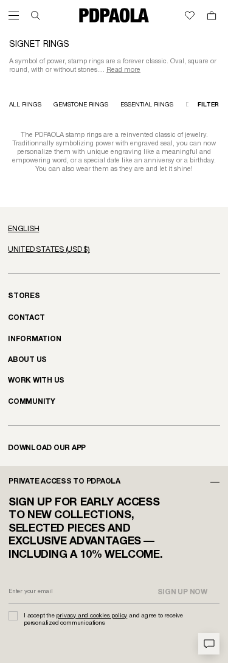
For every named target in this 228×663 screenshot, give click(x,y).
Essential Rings (146, 105)
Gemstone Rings (81, 105)
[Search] (35, 15)
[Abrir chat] (208, 643)
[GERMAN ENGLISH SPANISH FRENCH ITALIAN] (114, 229)
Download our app (47, 448)
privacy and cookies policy (91, 616)
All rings (25, 105)
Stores (24, 296)
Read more (123, 70)
